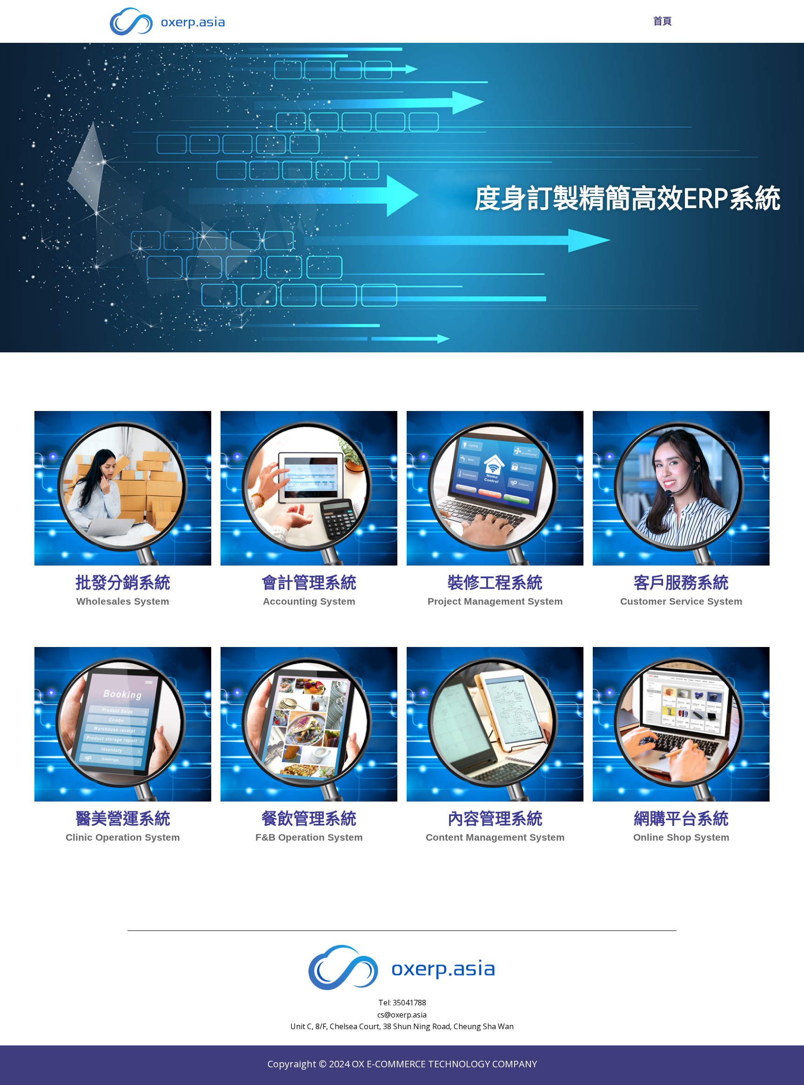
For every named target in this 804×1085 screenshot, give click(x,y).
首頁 (662, 21)
